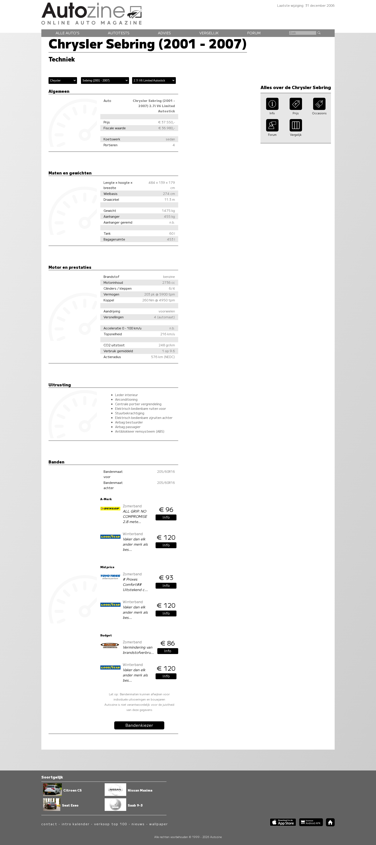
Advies (164, 32)
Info (166, 517)
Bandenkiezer (139, 725)
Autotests (118, 32)
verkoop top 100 (110, 824)
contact (49, 824)
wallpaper (158, 824)
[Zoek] (318, 32)
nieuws (138, 824)
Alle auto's (67, 32)
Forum (254, 32)
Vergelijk (209, 32)
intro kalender (76, 824)
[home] (329, 825)
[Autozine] (188, 13)
